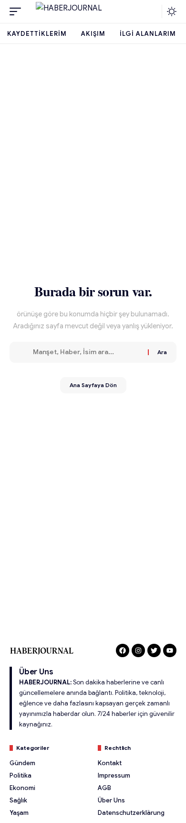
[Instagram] (138, 650)
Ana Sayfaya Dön (93, 385)
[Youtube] (169, 650)
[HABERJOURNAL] (93, 11)
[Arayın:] (87, 352)
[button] (18, 11)
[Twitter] (154, 650)
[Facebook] (122, 650)
